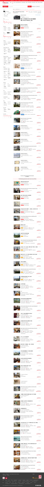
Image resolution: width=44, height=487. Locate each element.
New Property (23, 2)
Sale (12, 2)
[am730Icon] (6, 478)
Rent (14, 2)
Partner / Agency (40, 2)
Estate (27, 2)
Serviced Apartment (18, 2)
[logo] (5, 2)
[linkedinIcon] (38, 485)
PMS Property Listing (31, 0)
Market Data (29, 2)
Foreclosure (6, 482)
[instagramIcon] (37, 485)
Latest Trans (33, 2)
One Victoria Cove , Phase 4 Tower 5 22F (27, 110)
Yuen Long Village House (27, 483)
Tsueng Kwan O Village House (14, 483)
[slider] (7, 22)
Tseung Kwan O (23, 482)
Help (36, 0)
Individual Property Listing (25, 0)
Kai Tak (10, 482)
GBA (36, 2)
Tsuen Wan (28, 482)
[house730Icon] (4, 478)
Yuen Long (35, 482)
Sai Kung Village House (21, 483)
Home (10, 2)
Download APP (39, 0)
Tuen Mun (31, 482)
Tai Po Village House (7, 483)
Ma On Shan (19, 482)
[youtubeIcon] (40, 485)
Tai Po (13, 482)
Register (20, 0)
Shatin (15, 482)
